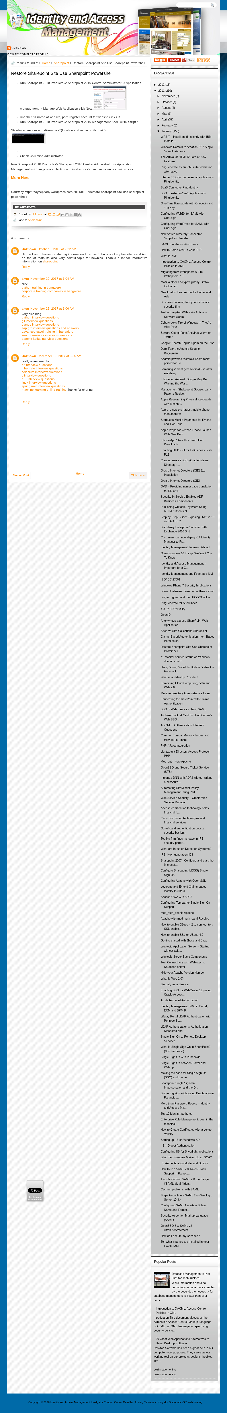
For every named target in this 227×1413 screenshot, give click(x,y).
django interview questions (40, 324)
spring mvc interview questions (43, 386)
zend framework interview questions (47, 335)
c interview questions (36, 375)
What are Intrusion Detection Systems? (186, 848)
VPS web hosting (192, 1402)
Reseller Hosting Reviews (138, 1402)
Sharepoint (61, 63)
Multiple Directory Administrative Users (186, 693)
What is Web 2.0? (172, 978)
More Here (20, 178)
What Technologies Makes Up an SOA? (186, 1157)
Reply (26, 266)
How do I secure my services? (180, 1236)
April (165, 119)
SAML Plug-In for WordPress (179, 244)
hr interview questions (37, 365)
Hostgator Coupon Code (106, 1402)
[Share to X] (71, 215)
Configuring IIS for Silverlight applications (187, 1151)
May (165, 113)
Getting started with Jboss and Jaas (184, 940)
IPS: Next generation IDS (177, 854)
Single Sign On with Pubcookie (180, 1057)
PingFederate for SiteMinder (179, 603)
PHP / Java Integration (175, 745)
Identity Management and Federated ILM (187, 573)
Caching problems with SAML (180, 1189)
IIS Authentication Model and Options (185, 1163)
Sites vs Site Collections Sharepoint (184, 631)
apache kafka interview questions (45, 338)
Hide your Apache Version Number (183, 972)
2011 (161, 90)
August (167, 107)
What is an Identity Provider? (179, 677)
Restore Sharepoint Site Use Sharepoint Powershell (61, 73)
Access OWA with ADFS (176, 897)
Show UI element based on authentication (187, 591)
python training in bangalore (41, 287)
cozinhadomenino (165, 1369)
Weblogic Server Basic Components (184, 956)
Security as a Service (174, 984)
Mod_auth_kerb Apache (176, 761)
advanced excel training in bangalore (47, 331)
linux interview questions (39, 382)
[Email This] (63, 215)
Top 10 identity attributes (176, 1113)
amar (25, 278)
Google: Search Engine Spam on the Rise (187, 343)
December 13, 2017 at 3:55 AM (59, 356)
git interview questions (37, 321)
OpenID (165, 614)
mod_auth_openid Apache (177, 912)
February (168, 125)
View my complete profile (27, 54)
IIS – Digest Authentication (178, 1145)
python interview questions (40, 317)
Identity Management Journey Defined (185, 547)
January (167, 131)
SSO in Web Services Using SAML (183, 709)
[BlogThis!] (67, 215)
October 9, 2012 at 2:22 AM (56, 249)
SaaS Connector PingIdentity (179, 187)
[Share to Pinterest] (79, 215)
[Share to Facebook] (75, 215)
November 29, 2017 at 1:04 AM (52, 278)
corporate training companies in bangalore (51, 291)
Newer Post (21, 475)
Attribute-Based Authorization (179, 1000)
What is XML (169, 256)
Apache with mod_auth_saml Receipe (185, 918)
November (169, 96)
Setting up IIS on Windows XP (180, 1139)
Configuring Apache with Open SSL (183, 880)
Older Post (138, 475)
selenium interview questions (42, 372)
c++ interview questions (38, 379)
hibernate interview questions (42, 368)
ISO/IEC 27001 (170, 579)
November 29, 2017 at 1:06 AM (52, 308)
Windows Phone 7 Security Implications (186, 585)
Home (15, 5)
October (167, 102)
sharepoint (50, 261)
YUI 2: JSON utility (173, 609)
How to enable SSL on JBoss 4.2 (182, 934)
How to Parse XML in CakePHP (181, 250)
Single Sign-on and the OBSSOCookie (185, 597)
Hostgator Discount (168, 1402)
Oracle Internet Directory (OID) (180, 480)
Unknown (19, 48)
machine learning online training (44, 389)
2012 (161, 84)
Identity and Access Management (70, 1402)
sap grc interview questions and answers (50, 328)
